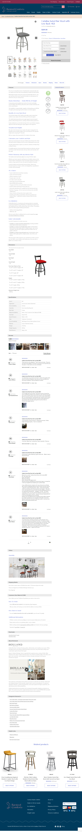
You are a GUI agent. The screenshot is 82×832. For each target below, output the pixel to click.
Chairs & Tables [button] (46, 12)
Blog (63, 826)
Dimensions (34, 82)
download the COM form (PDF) (26, 624)
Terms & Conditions (53, 813)
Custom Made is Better (33, 799)
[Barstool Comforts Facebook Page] (55, 826)
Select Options (62, 113)
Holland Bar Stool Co (51, 26)
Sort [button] (10, 353)
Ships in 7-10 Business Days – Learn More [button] (57, 38)
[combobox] (51, 43)
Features (28, 82)
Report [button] (33, 367)
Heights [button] (39, 12)
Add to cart (50, 55)
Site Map (36, 826)
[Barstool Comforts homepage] (13, 9)
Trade (70, 1)
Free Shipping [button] (54, 1)
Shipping (51, 82)
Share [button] (36, 367)
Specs (40, 82)
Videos (56, 82)
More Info (62, 82)
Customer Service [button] (75, 12)
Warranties (12, 737)
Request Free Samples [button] (56, 60)
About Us (50, 799)
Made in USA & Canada (33, 803)
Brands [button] (33, 12)
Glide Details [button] (63, 51)
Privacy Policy (51, 809)
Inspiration (65, 12)
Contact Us (22, 627)
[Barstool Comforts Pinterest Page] (58, 826)
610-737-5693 (7, 1)
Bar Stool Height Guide (15, 739)
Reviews (45, 82)
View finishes (63, 45)
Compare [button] (63, 48)
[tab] (46, 353)
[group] (15, 339)
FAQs (49, 803)
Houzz (60, 826)
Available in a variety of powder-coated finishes (20, 223)
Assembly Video (12, 636)
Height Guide (31, 813)
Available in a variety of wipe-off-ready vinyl (19, 232)
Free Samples (62, 1)
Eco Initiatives (31, 806)
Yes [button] (30, 367)
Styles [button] (28, 12)
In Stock (78, 1)
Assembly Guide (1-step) (14, 635)
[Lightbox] (35, 21)
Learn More (17, 627)
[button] (36, 38)
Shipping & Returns (14, 734)
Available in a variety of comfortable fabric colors (20, 226)
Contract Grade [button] (56, 12)
